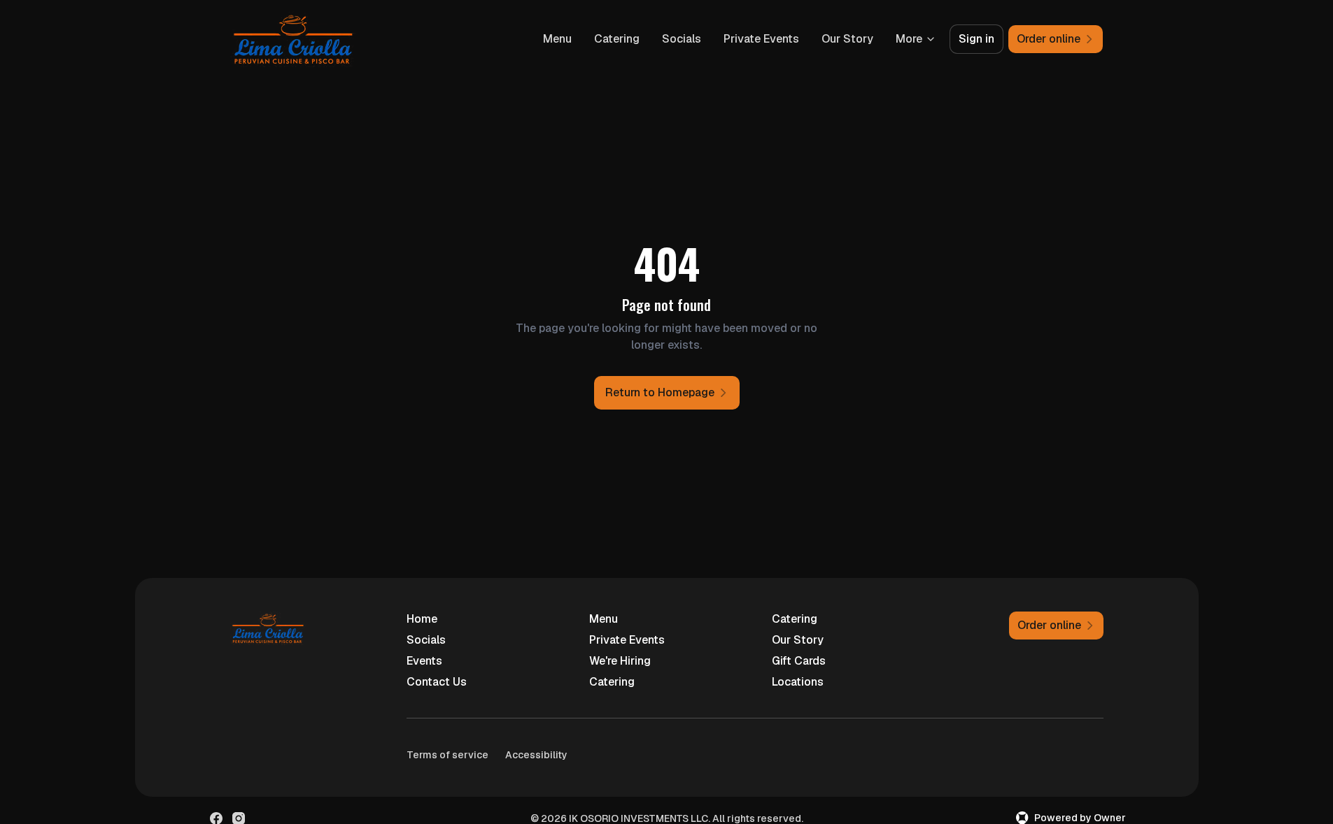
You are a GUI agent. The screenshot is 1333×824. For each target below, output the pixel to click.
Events (424, 660)
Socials (681, 38)
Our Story (847, 38)
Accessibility (536, 755)
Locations (798, 681)
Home (422, 619)
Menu (557, 38)
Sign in (976, 38)
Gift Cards (799, 660)
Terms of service (447, 755)
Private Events (761, 38)
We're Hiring (620, 660)
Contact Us (437, 681)
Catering (617, 38)
